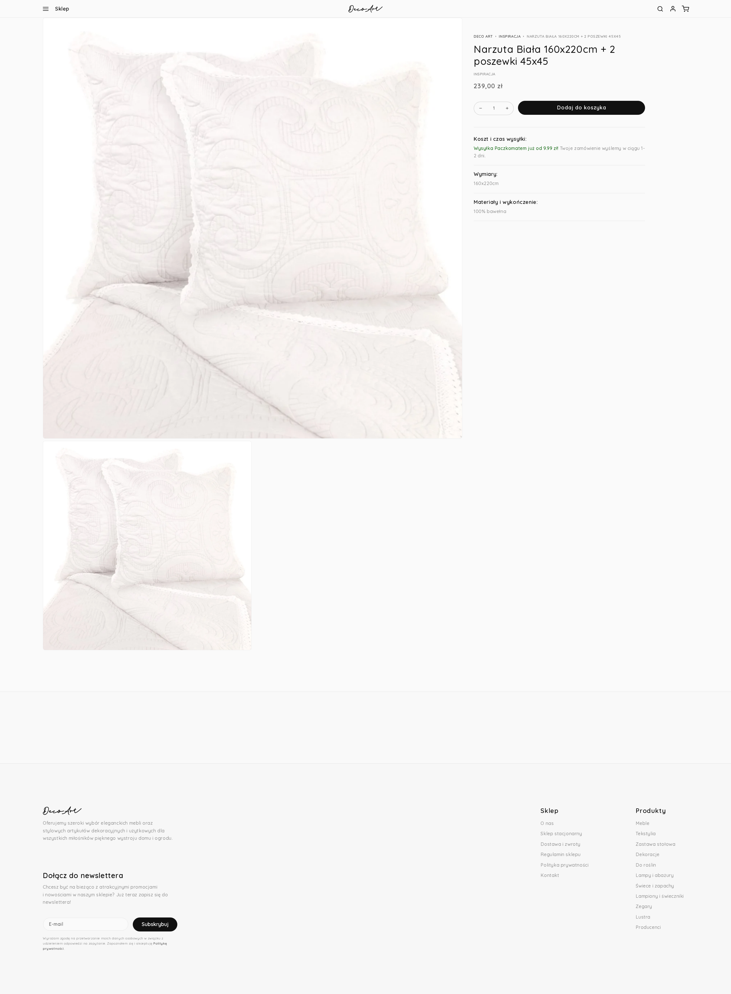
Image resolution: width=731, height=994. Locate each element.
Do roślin (646, 865)
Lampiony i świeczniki (660, 896)
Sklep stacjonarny (561, 833)
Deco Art (483, 36)
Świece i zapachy (655, 886)
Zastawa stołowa (655, 844)
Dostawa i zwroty (561, 844)
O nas (547, 823)
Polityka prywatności (565, 865)
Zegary (644, 906)
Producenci (648, 927)
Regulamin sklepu (561, 854)
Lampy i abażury (655, 875)
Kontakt (550, 875)
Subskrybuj (155, 924)
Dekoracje (647, 854)
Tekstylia (646, 833)
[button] (45, 9)
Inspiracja (510, 36)
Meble (642, 823)
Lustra (643, 917)
